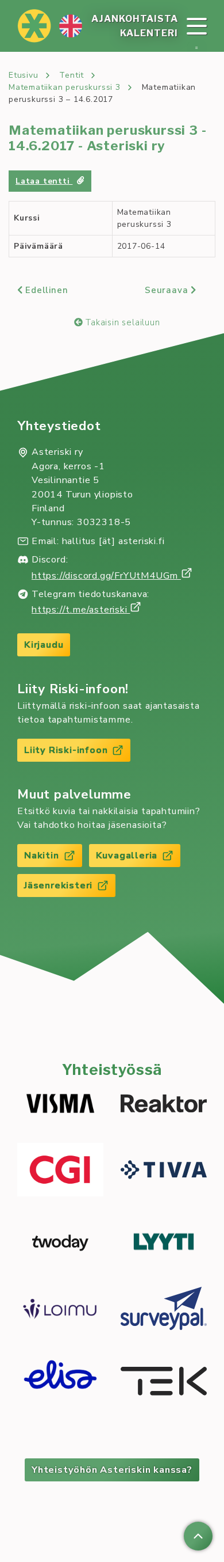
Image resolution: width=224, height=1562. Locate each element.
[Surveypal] (164, 1310)
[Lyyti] (164, 1243)
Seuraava (168, 290)
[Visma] (60, 1105)
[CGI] (60, 1171)
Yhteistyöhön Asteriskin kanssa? (112, 1470)
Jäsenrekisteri (58, 885)
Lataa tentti (44, 181)
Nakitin (41, 855)
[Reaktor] (164, 1105)
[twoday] (60, 1243)
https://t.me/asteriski (81, 609)
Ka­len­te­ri (149, 33)
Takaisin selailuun (121, 322)
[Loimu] (60, 1310)
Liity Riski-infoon (65, 750)
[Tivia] (164, 1171)
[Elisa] (60, 1383)
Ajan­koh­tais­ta (134, 18)
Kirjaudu (43, 645)
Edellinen (45, 290)
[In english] (70, 25)
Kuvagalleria (127, 855)
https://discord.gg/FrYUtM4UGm (106, 575)
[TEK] (164, 1383)
